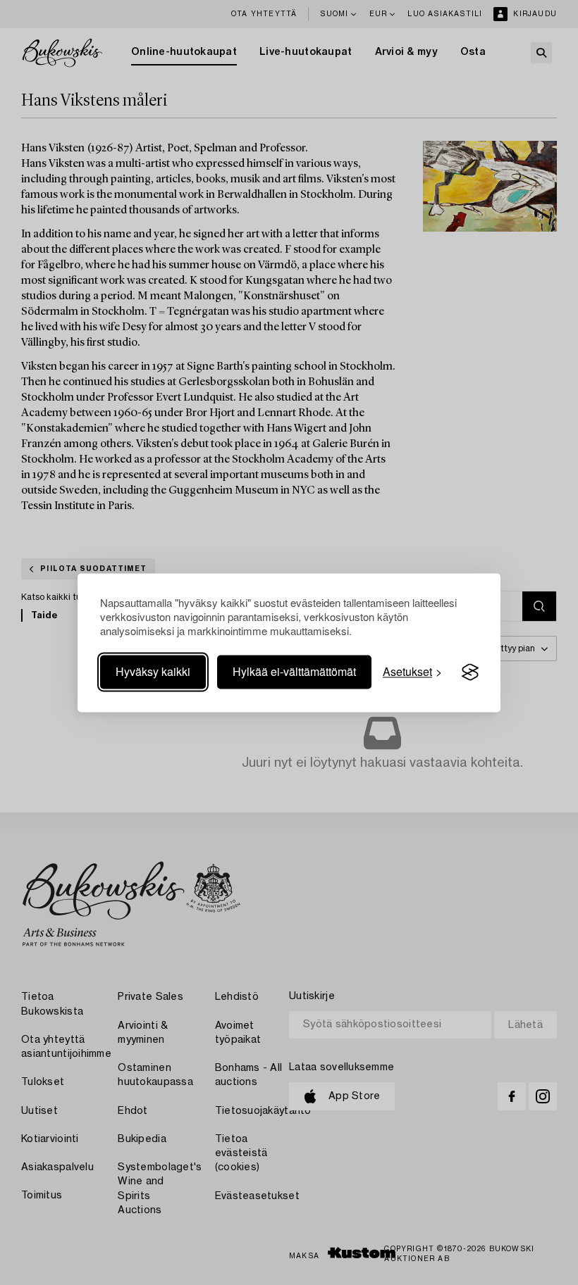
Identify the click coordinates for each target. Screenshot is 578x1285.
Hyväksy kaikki (153, 672)
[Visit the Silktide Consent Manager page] (470, 672)
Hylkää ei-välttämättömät (294, 672)
